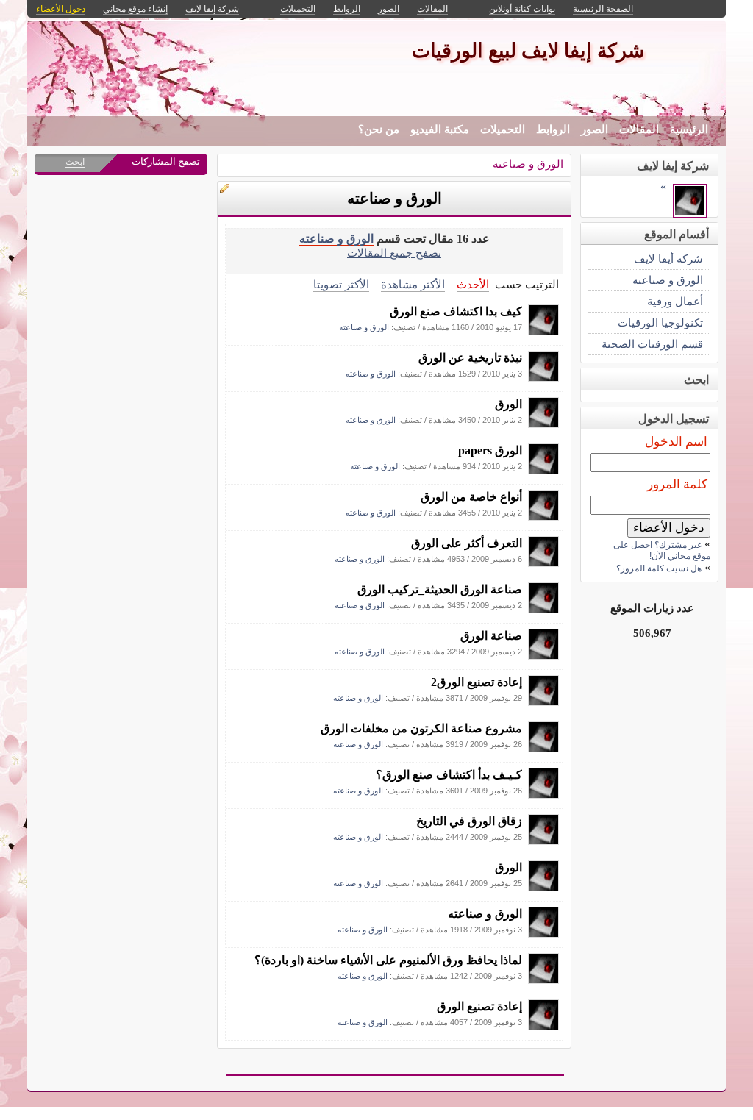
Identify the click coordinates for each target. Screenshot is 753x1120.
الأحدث (473, 284)
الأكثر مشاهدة (413, 284)
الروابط (553, 129)
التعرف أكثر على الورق (466, 543)
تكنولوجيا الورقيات (660, 322)
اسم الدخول (676, 442)
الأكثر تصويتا (341, 284)
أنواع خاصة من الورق (471, 497)
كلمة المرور (677, 484)
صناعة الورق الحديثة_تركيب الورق (439, 589)
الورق (508, 404)
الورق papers (490, 450)
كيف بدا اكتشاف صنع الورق (456, 311)
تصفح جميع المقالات (394, 252)
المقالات (639, 129)
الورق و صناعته (528, 163)
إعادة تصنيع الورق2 (476, 682)
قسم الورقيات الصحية (652, 344)
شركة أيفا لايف (668, 258)
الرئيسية (689, 129)
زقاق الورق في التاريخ (469, 821)
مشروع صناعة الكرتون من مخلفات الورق (421, 728)
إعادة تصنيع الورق (479, 1006)
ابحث (75, 162)
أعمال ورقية (675, 301)
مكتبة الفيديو (439, 129)
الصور (594, 129)
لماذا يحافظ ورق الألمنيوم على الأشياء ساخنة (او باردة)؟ (388, 960)
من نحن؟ (378, 129)
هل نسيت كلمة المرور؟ (659, 568)
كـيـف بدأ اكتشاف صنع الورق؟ (449, 774)
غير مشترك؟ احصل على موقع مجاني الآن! (661, 550)
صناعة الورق (491, 635)
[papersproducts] (543, 331)
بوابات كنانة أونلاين (522, 9)
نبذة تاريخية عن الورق (470, 358)
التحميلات (502, 129)
